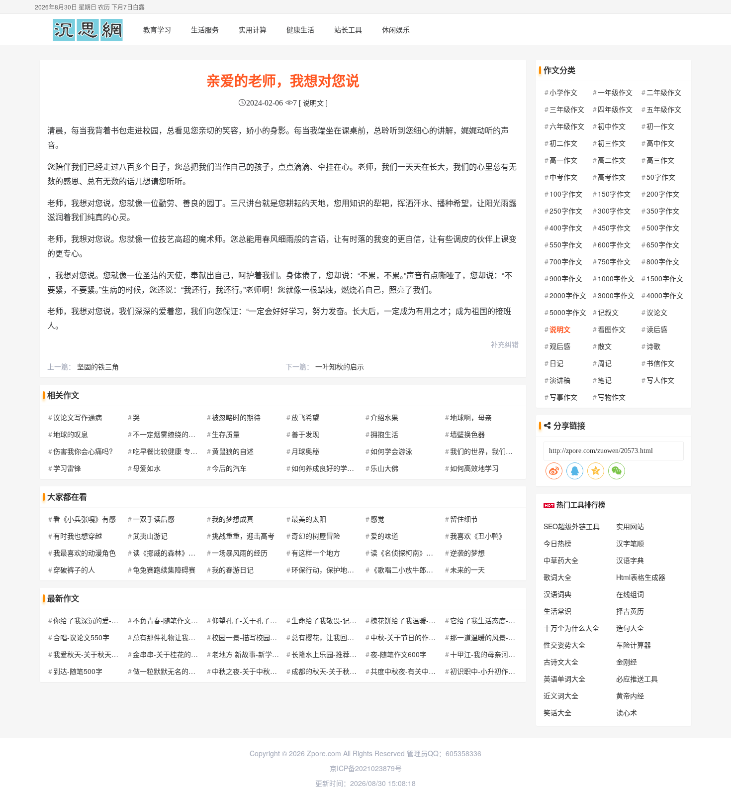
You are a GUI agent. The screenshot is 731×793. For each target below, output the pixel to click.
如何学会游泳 (391, 451)
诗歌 (653, 346)
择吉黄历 (630, 611)
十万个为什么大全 (571, 628)
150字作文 (614, 194)
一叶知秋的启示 (339, 366)
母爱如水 (147, 468)
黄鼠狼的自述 (233, 451)
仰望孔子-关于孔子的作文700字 (261, 620)
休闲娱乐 (396, 29)
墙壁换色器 (467, 434)
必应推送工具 (637, 678)
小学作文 (563, 92)
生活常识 (557, 611)
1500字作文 (664, 278)
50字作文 (660, 177)
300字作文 (614, 211)
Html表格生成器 (640, 577)
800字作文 (662, 261)
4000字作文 (664, 295)
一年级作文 (615, 92)
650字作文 (662, 244)
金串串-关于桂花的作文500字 (178, 654)
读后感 (656, 329)
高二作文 (612, 160)
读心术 (626, 712)
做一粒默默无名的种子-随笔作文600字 (192, 671)
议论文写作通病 (77, 417)
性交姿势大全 (564, 645)
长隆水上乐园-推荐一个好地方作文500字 (354, 654)
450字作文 (614, 227)
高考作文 (612, 177)
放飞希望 (305, 417)
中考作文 (563, 177)
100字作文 (565, 194)
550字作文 (565, 244)
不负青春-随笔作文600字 (171, 620)
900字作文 (565, 278)
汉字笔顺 (630, 543)
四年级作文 (615, 109)
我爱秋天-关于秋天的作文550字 (102, 654)
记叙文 (608, 312)
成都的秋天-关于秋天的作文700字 (343, 671)
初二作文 (563, 143)
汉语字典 (630, 560)
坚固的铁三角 (98, 366)
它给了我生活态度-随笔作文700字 (502, 620)
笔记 (605, 380)
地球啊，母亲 (471, 417)
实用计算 (253, 29)
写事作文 (563, 397)
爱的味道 (384, 536)
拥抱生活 (384, 434)
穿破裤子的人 (74, 569)
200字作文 (662, 194)
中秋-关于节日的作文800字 (412, 637)
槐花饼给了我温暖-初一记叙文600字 (426, 620)
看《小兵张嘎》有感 (84, 519)
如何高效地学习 (474, 468)
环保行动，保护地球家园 (329, 569)
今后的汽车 (229, 468)
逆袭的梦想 (467, 553)
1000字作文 (616, 278)
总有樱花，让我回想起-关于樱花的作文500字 (361, 637)
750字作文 (614, 261)
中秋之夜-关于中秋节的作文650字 (264, 671)
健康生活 (300, 29)
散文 (605, 346)
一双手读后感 (154, 519)
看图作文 (612, 329)
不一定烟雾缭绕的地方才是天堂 (181, 434)
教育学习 (157, 29)
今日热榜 (557, 543)
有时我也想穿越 (77, 536)
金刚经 (626, 662)
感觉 (377, 519)
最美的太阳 (308, 519)
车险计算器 (633, 645)
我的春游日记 (233, 569)
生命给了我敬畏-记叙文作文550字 (343, 620)
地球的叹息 (70, 434)
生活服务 (205, 29)
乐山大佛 (384, 468)
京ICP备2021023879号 (366, 768)
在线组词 (630, 594)
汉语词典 (557, 594)
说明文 (559, 329)
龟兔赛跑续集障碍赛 (164, 569)
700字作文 (565, 261)
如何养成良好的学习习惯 (329, 468)
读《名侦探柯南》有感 (405, 553)
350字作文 (662, 211)
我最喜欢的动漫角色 (84, 553)
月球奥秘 (305, 451)
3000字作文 (616, 295)
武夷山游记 (150, 536)
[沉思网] (87, 29)
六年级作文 (566, 126)
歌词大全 (557, 577)
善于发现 (305, 434)
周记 (605, 363)
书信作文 (660, 363)
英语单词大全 (564, 678)
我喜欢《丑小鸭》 (478, 536)
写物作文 (612, 397)
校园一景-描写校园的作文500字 (261, 637)
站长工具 (348, 29)
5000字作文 (567, 312)
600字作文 (614, 244)
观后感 (559, 346)
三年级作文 (566, 109)
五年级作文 (663, 109)
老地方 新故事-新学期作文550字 (262, 654)
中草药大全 (561, 560)
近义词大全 (561, 695)
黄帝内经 (630, 695)
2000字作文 (567, 295)
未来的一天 (467, 569)
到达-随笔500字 (77, 671)
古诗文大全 (561, 662)
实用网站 (630, 526)
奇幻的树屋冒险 (315, 536)
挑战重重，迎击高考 (243, 536)
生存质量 (226, 434)
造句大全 (630, 628)
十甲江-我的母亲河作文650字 (495, 654)
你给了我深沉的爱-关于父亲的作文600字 (116, 620)
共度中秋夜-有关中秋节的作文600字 (426, 671)
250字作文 (565, 211)
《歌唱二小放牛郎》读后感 (412, 569)
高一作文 (563, 160)
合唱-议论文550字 (81, 637)
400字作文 (565, 227)
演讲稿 (559, 380)
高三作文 (660, 160)
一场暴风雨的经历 (240, 553)
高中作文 (660, 143)
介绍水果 (384, 417)
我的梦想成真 (233, 519)
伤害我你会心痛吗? (83, 451)
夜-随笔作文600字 (398, 654)
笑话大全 (557, 712)
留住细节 (464, 519)
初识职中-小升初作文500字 (492, 671)
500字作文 (662, 227)
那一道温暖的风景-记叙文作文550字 (506, 637)
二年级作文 (663, 92)
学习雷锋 (67, 468)
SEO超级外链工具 (572, 526)
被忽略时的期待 (236, 417)
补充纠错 (505, 344)
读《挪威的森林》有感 (167, 553)
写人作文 (660, 380)
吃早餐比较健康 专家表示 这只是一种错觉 (197, 451)
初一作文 (660, 126)
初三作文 (612, 143)
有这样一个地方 (315, 553)
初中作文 (612, 126)
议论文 (656, 312)
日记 (556, 363)
